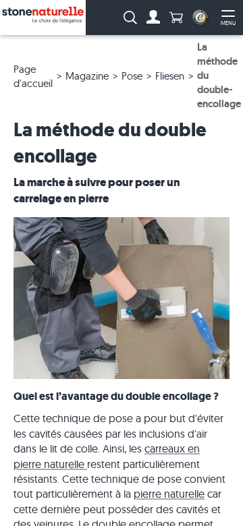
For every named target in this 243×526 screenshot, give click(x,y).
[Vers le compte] (153, 17)
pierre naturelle (169, 493)
